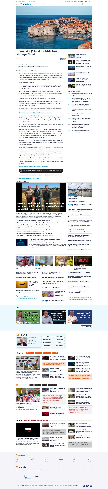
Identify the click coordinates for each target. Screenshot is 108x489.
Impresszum (40, 485)
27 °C (91, 1)
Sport (33, 420)
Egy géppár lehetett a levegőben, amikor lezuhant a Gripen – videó (34, 227)
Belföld (17, 458)
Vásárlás (37, 385)
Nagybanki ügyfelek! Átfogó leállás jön (51, 287)
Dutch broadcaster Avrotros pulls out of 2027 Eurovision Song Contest (79, 444)
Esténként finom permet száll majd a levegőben (62, 266)
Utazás (44, 385)
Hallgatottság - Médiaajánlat (31, 485)
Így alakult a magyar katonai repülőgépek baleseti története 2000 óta (34, 233)
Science (45, 420)
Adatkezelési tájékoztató (49, 485)
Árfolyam (38, 353)
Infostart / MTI (19, 59)
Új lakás (55, 353)
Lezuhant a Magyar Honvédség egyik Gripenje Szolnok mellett (33, 225)
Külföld (26, 175)
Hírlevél (89, 459)
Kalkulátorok (52, 385)
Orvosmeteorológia (61, 470)
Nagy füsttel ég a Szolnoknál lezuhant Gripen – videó (30, 231)
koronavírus (35, 178)
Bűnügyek (61, 459)
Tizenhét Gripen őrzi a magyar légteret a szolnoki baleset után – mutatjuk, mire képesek (39, 222)
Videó (74, 461)
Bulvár (60, 458)
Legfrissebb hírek (27, 470)
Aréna (91, 470)
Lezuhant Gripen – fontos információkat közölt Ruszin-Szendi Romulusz (35, 235)
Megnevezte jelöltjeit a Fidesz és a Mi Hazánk (79, 240)
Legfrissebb (75, 458)
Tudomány (32, 458)
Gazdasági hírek (82, 470)
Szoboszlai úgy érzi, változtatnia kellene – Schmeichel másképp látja (23, 267)
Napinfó (60, 461)
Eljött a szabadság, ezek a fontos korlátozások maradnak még (32, 66)
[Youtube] (91, 486)
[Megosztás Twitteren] (63, 59)
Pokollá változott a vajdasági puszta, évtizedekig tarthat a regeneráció (42, 267)
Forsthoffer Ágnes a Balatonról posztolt (26, 277)
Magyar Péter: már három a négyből (78, 201)
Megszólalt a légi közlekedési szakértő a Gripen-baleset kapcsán (33, 220)
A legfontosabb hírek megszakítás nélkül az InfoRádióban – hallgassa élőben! (80, 267)
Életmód (46, 461)
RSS (71, 485)
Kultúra (31, 459)
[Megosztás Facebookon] (61, 59)
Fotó (88, 458)
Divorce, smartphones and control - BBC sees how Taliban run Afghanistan (53, 432)
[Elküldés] (65, 59)
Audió (74, 459)
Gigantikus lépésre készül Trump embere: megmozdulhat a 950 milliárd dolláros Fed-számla (79, 377)
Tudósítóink (46, 458)
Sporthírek (72, 470)
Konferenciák (47, 353)
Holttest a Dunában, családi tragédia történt (79, 272)
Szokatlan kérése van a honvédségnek (75, 197)
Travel (39, 420)
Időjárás (89, 461)
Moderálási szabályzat (59, 485)
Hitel (31, 385)
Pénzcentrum (30, 353)
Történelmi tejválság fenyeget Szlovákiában (53, 277)
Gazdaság (18, 461)
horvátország (23, 178)
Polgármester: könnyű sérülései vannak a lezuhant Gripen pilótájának (34, 229)
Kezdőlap (21, 175)
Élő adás (47, 336)
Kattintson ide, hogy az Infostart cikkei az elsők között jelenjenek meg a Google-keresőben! (42, 170)
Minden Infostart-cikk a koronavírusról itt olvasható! (33, 166)
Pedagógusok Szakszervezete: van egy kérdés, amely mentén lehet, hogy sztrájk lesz (28, 298)
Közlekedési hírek (38, 470)
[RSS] (84, 486)
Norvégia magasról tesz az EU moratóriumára (79, 249)
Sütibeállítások (76, 485)
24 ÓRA (78, 91)
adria (29, 178)
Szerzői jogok (67, 485)
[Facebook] (87, 486)
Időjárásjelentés (50, 470)
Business (27, 420)
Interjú (45, 459)
